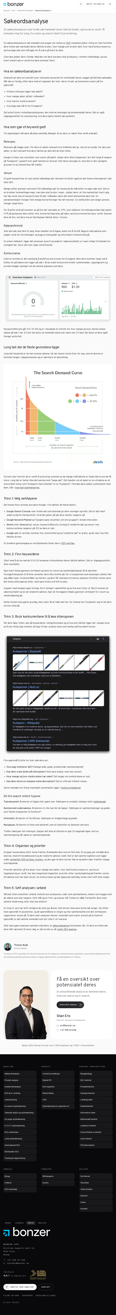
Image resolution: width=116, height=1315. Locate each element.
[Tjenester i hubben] (58, 10)
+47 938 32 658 (68, 1030)
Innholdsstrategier (25, 10)
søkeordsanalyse (61, 925)
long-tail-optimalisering (27, 487)
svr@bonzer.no (67, 1025)
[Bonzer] (13, 4)
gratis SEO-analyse (67, 929)
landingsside (100, 801)
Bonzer (6, 10)
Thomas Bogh (21, 945)
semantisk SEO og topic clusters (26, 859)
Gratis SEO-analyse (68, 1005)
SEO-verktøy (67, 543)
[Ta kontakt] (80, 3)
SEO (13, 10)
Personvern (27, 1296)
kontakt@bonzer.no (18, 1263)
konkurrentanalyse (71, 788)
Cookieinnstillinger (45, 1296)
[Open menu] (110, 3)
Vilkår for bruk (11, 1296)
